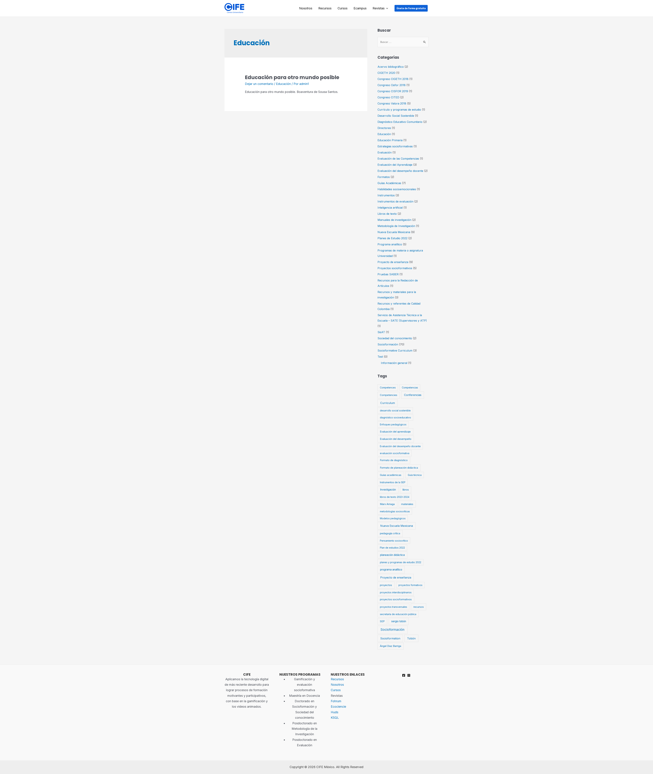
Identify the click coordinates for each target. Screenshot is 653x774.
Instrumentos (386, 195)
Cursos (342, 8)
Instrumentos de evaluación (395, 201)
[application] (386, 8)
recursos (418, 606)
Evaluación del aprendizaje (395, 431)
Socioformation (390, 638)
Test (380, 356)
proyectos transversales (393, 606)
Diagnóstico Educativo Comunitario (400, 122)
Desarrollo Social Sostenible (396, 115)
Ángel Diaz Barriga (390, 646)
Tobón (411, 638)
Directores (384, 128)
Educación (283, 84)
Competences (388, 387)
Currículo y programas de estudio (399, 109)
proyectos (386, 585)
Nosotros (305, 8)
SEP (382, 621)
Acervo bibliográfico (391, 66)
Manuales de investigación (394, 220)
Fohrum (336, 701)
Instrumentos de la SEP (392, 482)
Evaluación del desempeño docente (400, 171)
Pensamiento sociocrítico (394, 540)
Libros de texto (387, 213)
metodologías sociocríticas (395, 511)
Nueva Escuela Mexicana (394, 232)
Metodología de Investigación (396, 226)
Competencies (388, 395)
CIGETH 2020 (386, 73)
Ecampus (360, 8)
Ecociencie (338, 706)
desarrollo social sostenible (395, 410)
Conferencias (412, 395)
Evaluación (385, 152)
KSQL (335, 717)
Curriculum (387, 403)
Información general (394, 363)
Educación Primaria (390, 140)
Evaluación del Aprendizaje (395, 164)
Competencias (410, 387)
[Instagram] (408, 675)
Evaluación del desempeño (395, 439)
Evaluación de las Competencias (398, 158)
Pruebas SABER (388, 274)
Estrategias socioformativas (395, 146)
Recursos (324, 8)
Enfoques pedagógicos (393, 424)
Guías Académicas (389, 183)
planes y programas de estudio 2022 (400, 562)
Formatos (384, 177)
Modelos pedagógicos (393, 518)
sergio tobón (398, 621)
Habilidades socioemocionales (397, 189)
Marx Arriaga (387, 504)
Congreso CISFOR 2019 (393, 91)
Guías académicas (390, 475)
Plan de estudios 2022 (392, 547)
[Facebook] (403, 675)
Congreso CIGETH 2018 (393, 79)
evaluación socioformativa (394, 453)
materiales (407, 504)
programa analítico (391, 569)
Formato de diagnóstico (394, 460)
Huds (334, 712)
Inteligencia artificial (390, 207)
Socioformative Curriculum (395, 350)
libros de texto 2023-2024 (394, 496)
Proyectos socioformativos (395, 268)
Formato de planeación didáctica (399, 467)
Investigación (388, 489)
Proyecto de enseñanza (393, 262)
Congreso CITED (388, 97)
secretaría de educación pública (398, 614)
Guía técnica (415, 475)
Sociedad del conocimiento (395, 338)
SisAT (381, 332)
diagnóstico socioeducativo (395, 417)
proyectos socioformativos (396, 599)
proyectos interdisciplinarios (396, 592)
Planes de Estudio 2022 (392, 238)
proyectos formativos (410, 585)
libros (406, 489)
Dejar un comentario (259, 84)
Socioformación (388, 344)
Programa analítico (390, 244)
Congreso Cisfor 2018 (392, 85)
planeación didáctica (392, 555)
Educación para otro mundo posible (292, 77)
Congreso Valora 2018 (392, 103)
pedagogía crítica (390, 533)
